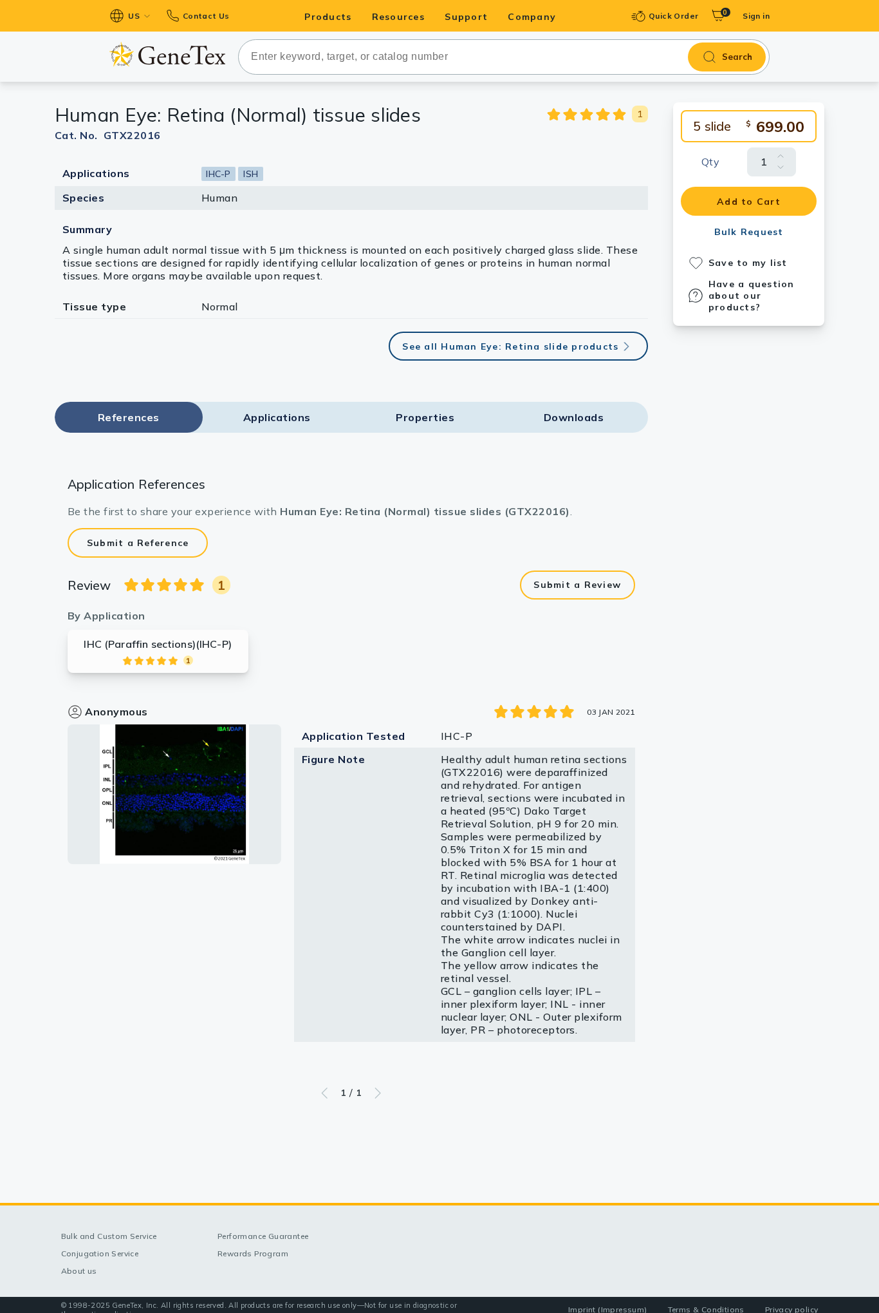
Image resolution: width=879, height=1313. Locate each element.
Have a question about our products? (751, 295)
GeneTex (167, 54)
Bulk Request (749, 232)
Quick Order (673, 16)
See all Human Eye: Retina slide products (510, 346)
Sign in (756, 16)
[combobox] (504, 57)
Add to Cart (749, 201)
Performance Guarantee (262, 1236)
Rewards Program (252, 1253)
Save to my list (748, 263)
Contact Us (206, 16)
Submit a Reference (138, 543)
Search (737, 57)
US (134, 16)
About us (79, 1271)
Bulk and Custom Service (109, 1236)
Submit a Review (577, 584)
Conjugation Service (100, 1253)
